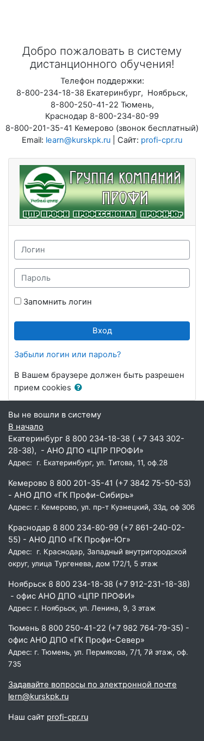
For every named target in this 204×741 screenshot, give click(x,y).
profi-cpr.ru (161, 140)
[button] (80, 388)
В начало (26, 427)
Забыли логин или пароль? (67, 354)
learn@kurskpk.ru (78, 140)
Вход (102, 330)
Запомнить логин (57, 302)
